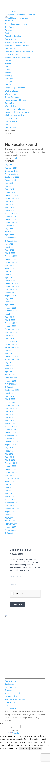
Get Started (10, 48)
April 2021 (9, 277)
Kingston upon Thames (15, 88)
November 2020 (12, 286)
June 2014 (9, 414)
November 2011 (12, 502)
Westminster (10, 94)
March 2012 (10, 496)
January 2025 (10, 192)
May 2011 (9, 518)
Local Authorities (12, 54)
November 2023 (12, 222)
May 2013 (9, 454)
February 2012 (11, 499)
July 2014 (9, 411)
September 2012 (12, 478)
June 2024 (9, 204)
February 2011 (11, 524)
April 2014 (9, 420)
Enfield (8, 72)
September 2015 (12, 390)
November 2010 (12, 530)
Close (22, 748)
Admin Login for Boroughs (16, 699)
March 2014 (10, 423)
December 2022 (11, 238)
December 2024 (11, 195)
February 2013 (11, 463)
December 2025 (11, 171)
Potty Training (11, 121)
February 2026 (11, 168)
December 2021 (11, 259)
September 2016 (12, 359)
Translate (16, 733)
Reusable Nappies (13, 36)
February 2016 (11, 378)
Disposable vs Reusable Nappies (19, 51)
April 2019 (9, 317)
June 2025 (9, 186)
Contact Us (9, 33)
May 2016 (9, 368)
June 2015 (9, 393)
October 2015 (11, 387)
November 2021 (12, 262)
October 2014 (11, 408)
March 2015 (10, 399)
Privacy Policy (11, 696)
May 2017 (9, 350)
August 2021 (10, 268)
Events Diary (10, 103)
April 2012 (9, 493)
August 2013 (10, 444)
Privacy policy (36, 748)
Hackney (8, 75)
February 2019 (11, 323)
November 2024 (12, 198)
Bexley (8, 63)
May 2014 (9, 417)
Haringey (9, 78)
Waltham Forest (11, 91)
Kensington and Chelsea (15, 100)
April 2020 (9, 305)
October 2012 (11, 475)
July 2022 (9, 244)
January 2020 (10, 308)
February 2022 (11, 256)
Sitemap (8, 690)
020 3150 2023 (11, 11)
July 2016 (9, 362)
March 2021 (10, 280)
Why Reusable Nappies (15, 42)
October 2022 (11, 241)
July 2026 (9, 165)
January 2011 (10, 527)
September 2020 (12, 292)
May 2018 (9, 335)
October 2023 (11, 225)
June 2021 (9, 274)
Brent (7, 66)
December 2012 (11, 469)
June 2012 (9, 487)
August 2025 (10, 180)
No (27, 748)
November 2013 (12, 435)
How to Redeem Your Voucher (18, 112)
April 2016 (9, 371)
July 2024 (9, 201)
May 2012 (9, 490)
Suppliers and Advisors (15, 109)
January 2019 (10, 326)
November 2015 (12, 384)
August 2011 (10, 511)
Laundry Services (12, 118)
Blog (7, 124)
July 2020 (9, 298)
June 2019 (9, 314)
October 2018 (11, 332)
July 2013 (9, 448)
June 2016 (9, 365)
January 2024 (10, 216)
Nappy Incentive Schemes (16, 24)
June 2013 (9, 451)
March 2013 (10, 460)
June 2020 (9, 301)
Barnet (8, 60)
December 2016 (11, 356)
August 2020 (10, 295)
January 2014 (10, 429)
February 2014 (11, 426)
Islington (8, 81)
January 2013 (10, 466)
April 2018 (9, 338)
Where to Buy (11, 106)
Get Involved (10, 127)
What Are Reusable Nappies (17, 45)
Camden (8, 69)
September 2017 (12, 347)
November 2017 (12, 344)
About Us (9, 21)
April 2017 (9, 353)
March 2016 (10, 375)
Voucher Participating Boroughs (18, 57)
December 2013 (11, 432)
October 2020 (11, 289)
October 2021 (11, 265)
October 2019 (11, 311)
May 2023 (9, 232)
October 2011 (11, 505)
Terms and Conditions (14, 693)
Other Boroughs (12, 97)
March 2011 (10, 521)
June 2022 (9, 247)
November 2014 (12, 405)
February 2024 (11, 213)
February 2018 (11, 341)
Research (9, 30)
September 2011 (12, 508)
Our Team (9, 27)
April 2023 (9, 234)
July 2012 (9, 484)
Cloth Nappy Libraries (14, 115)
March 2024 (10, 210)
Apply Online (10, 39)
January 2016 (10, 381)
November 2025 (12, 174)
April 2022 (9, 250)
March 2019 (10, 320)
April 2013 (9, 457)
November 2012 (12, 472)
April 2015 (9, 396)
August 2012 (10, 481)
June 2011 (9, 515)
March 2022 (10, 253)
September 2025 (12, 177)
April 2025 (9, 189)
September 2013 (12, 442)
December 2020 (11, 283)
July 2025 (9, 183)
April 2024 (9, 207)
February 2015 (11, 402)
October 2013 (11, 438)
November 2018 (12, 329)
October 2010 (11, 533)
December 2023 (11, 219)
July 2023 (9, 228)
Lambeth (9, 84)
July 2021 (9, 271)
